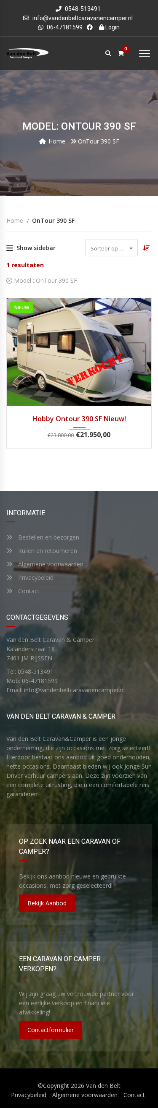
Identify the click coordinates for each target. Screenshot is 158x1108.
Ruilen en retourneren (46, 551)
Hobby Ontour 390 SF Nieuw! (79, 418)
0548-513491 (82, 8)
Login (112, 27)
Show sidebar (36, 248)
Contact (28, 591)
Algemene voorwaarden (49, 564)
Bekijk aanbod (47, 903)
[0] (121, 53)
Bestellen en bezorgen (47, 537)
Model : (44, 280)
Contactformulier (50, 1030)
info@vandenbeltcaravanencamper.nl (82, 18)
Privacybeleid (35, 577)
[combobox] (111, 248)
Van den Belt (103, 1086)
